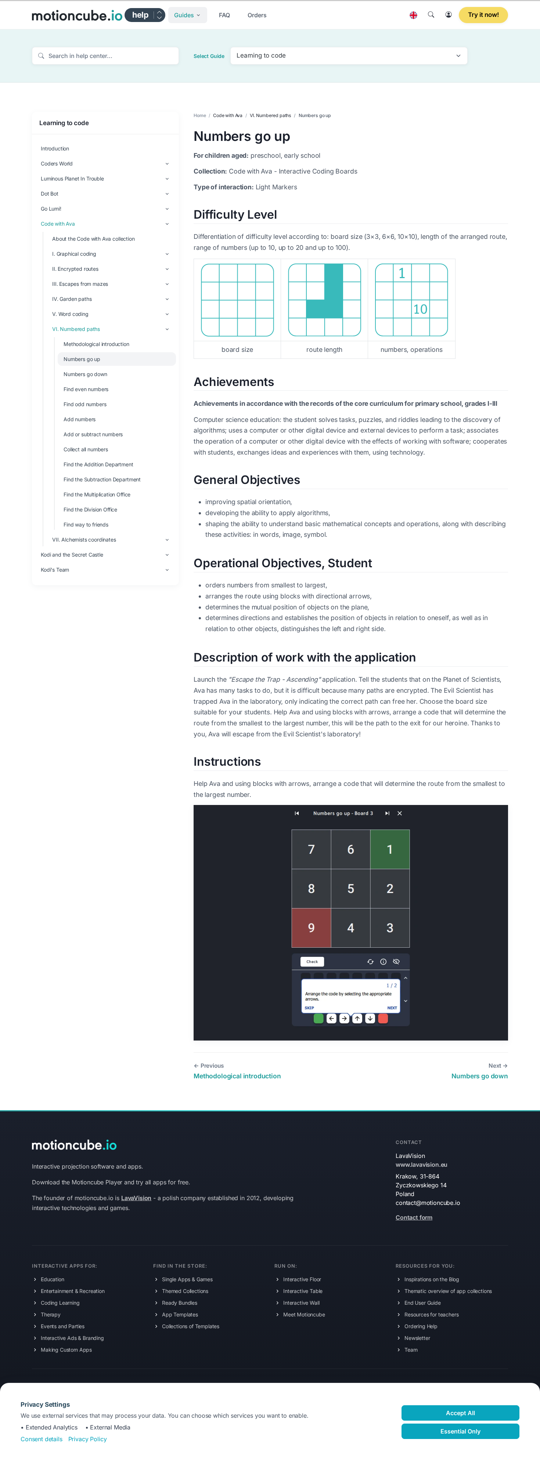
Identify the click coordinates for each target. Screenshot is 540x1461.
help (140, 14)
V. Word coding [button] (70, 314)
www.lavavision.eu (421, 1164)
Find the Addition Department (98, 464)
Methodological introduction (96, 344)
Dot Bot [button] (49, 193)
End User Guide (422, 1303)
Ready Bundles (179, 1303)
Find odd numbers (85, 404)
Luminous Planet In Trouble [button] (72, 178)
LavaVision (136, 1198)
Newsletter (417, 1338)
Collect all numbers (86, 449)
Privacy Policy (87, 1439)
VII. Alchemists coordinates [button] (84, 539)
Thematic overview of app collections (448, 1291)
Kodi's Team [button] (55, 569)
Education (52, 1279)
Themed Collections (185, 1291)
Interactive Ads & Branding (72, 1338)
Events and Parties (62, 1326)
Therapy (51, 1314)
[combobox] (349, 55)
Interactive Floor (302, 1279)
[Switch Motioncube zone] (159, 15)
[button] (187, 15)
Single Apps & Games (187, 1279)
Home (200, 115)
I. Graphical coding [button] (74, 254)
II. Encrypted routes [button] (75, 269)
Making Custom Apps (66, 1350)
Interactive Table (303, 1291)
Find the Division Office (90, 509)
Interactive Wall (301, 1303)
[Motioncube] (77, 15)
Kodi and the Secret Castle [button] (72, 554)
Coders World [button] (57, 163)
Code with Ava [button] (58, 224)
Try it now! (483, 14)
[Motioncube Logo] (74, 1144)
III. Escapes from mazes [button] (80, 284)
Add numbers (80, 419)
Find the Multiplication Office (97, 494)
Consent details (41, 1439)
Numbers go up (82, 359)
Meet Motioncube (304, 1314)
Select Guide (209, 56)
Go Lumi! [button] (51, 208)
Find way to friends (86, 524)
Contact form (414, 1217)
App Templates (180, 1314)
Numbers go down (85, 374)
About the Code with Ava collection (93, 239)
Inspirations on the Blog (431, 1279)
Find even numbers (86, 389)
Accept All (460, 1413)
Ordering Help (421, 1326)
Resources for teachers (431, 1314)
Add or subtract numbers (93, 434)
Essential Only (460, 1431)
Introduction (55, 148)
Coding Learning (60, 1303)
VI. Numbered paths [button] (76, 329)
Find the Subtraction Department (102, 479)
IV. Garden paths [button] (71, 299)
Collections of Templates (190, 1326)
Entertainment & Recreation (73, 1291)
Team (410, 1350)
